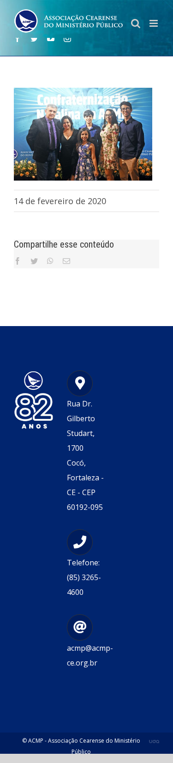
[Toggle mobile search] (135, 23)
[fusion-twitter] (34, 38)
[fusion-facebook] (17, 38)
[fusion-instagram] (67, 38)
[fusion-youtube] (50, 38)
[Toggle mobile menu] (154, 23)
